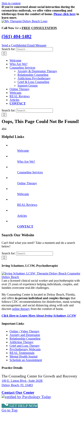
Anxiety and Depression (25, 335)
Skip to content (11, 3)
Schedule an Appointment (26, 360)
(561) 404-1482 (16, 36)
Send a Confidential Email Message (24, 45)
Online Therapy (27, 183)
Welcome (23, 150)
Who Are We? (26, 161)
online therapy (21, 309)
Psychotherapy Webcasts (25, 349)
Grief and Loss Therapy (25, 345)
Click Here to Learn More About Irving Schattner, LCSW (39, 315)
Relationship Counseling (25, 338)
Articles (22, 215)
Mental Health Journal (23, 356)
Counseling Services (30, 172)
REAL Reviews (27, 204)
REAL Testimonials (22, 353)
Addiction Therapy (21, 342)
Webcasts (23, 194)
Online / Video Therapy (24, 331)
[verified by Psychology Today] (26, 397)
